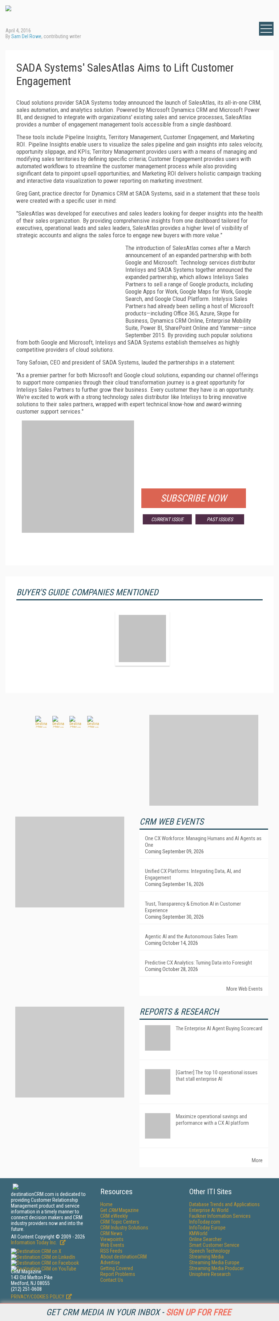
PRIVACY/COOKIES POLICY (37, 1297)
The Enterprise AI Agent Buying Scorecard (219, 1028)
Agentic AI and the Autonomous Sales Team (191, 936)
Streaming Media (206, 1257)
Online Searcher (205, 1239)
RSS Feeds (111, 1251)
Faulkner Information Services (220, 1216)
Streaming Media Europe (214, 1262)
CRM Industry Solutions (124, 1228)
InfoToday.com (204, 1222)
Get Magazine (119, 1210)
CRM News (111, 1233)
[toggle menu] (266, 29)
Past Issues (220, 519)
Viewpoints (112, 1239)
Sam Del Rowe (26, 36)
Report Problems (117, 1274)
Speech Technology (209, 1251)
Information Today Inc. (34, 1242)
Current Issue (167, 519)
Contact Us (111, 1280)
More (257, 1160)
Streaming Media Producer (216, 1268)
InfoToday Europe (207, 1228)
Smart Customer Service (214, 1245)
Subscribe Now (194, 498)
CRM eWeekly (114, 1216)
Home (106, 1204)
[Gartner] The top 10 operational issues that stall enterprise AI (217, 1075)
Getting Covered (116, 1268)
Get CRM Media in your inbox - (138, 1312)
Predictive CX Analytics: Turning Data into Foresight (198, 962)
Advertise (110, 1262)
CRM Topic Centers (119, 1222)
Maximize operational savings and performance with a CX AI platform (212, 1119)
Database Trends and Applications (224, 1204)
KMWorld (198, 1233)
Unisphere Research (210, 1274)
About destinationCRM (123, 1257)
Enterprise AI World (209, 1210)
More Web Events (244, 989)
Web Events (112, 1245)
